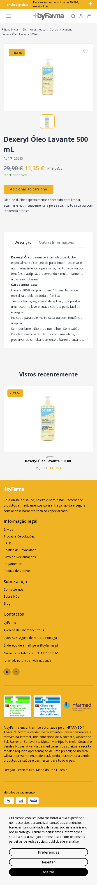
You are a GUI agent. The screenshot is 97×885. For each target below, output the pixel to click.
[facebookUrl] (7, 671)
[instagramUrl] (16, 671)
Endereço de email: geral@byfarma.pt (31, 645)
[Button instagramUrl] (16, 671)
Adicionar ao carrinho (28, 189)
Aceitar (48, 872)
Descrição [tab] (23, 242)
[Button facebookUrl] (7, 671)
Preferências (48, 852)
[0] (89, 16)
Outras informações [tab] (56, 242)
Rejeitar (48, 862)
